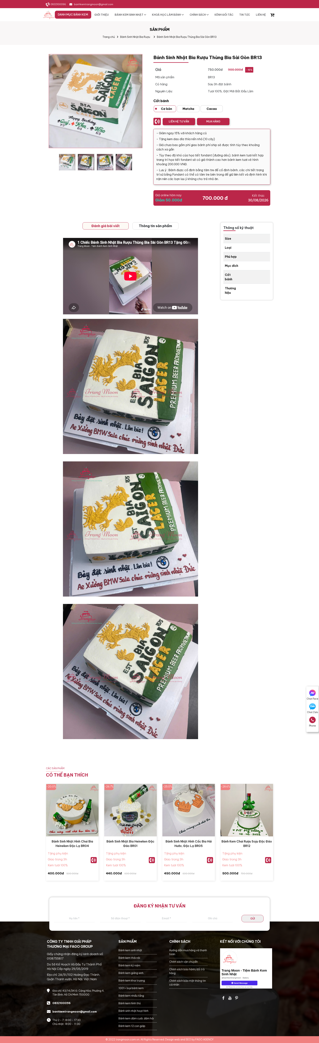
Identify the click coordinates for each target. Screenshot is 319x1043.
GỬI (252, 918)
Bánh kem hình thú (130, 1003)
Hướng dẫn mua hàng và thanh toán (188, 952)
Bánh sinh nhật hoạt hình (133, 1011)
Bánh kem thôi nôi (129, 958)
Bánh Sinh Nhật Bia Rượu (135, 37)
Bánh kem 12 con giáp (132, 1026)
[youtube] (230, 998)
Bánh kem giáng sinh (131, 973)
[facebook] (246, 968)
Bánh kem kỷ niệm (129, 965)
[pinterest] (236, 998)
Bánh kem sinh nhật (130, 950)
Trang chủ (108, 37)
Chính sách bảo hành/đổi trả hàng (187, 971)
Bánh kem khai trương (132, 980)
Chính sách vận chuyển (183, 961)
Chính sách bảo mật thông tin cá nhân (187, 982)
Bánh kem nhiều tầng (131, 995)
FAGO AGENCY (204, 1039)
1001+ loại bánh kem (131, 988)
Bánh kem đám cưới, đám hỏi (136, 1018)
